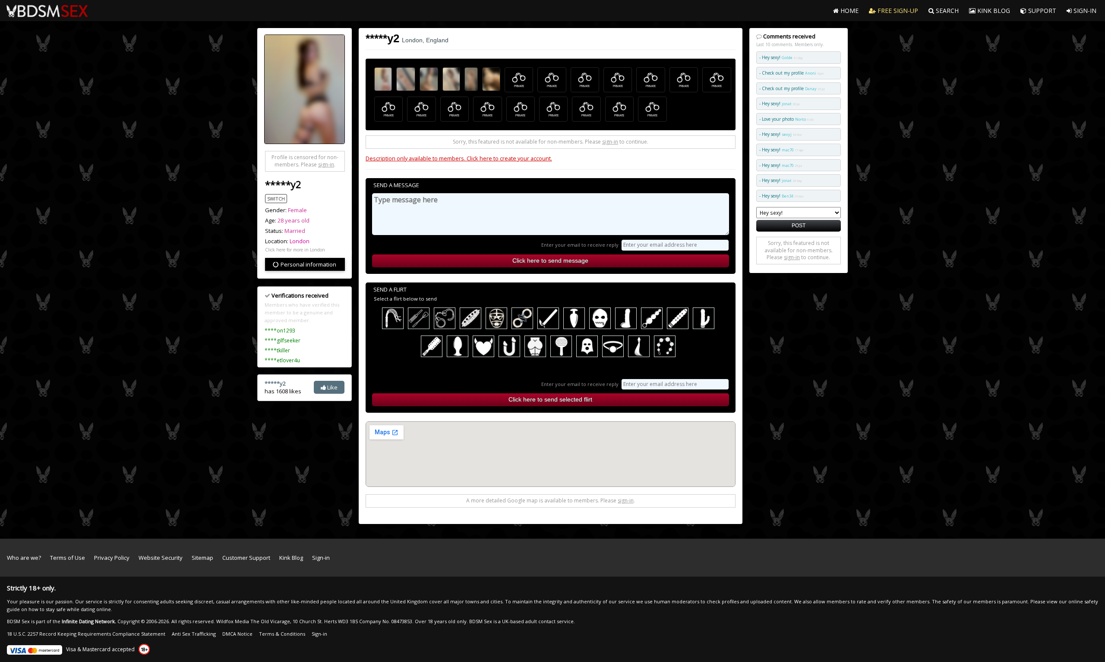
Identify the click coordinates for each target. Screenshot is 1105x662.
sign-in (326, 164)
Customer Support (246, 558)
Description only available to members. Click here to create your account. (459, 158)
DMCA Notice (237, 634)
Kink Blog (291, 558)
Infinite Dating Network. (89, 621)
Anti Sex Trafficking (194, 634)
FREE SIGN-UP (897, 10)
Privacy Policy (111, 558)
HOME (849, 10)
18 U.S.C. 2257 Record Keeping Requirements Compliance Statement (86, 634)
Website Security (161, 558)
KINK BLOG (993, 10)
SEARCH (946, 10)
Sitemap (202, 558)
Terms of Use (67, 558)
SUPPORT (1041, 10)
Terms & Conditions (282, 634)
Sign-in (321, 558)
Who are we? (24, 558)
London (299, 241)
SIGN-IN (1084, 10)
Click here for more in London (295, 250)
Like (332, 387)
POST (798, 225)
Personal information (307, 264)
